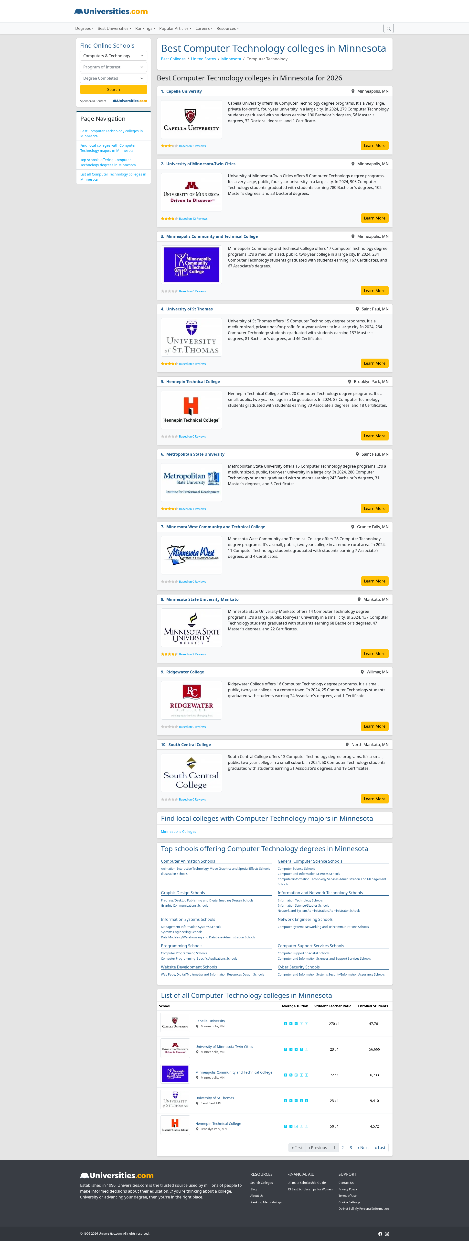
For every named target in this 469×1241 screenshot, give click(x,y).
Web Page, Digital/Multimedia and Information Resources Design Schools (212, 974)
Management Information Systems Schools (191, 927)
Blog (253, 1189)
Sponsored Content (93, 101)
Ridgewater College (185, 672)
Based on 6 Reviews (192, 364)
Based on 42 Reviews (193, 219)
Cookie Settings (349, 1202)
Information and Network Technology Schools (320, 892)
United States (203, 59)
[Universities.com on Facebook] (380, 1233)
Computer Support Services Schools (311, 945)
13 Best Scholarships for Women (310, 1189)
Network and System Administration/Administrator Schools (319, 911)
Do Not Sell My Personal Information (364, 1209)
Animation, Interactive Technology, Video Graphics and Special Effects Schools (215, 869)
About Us (256, 1196)
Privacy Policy (348, 1189)
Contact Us (346, 1183)
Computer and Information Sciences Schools (309, 874)
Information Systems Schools (188, 919)
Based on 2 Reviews (192, 654)
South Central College (190, 744)
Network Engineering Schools (305, 919)
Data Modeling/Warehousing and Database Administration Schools (208, 937)
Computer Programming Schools (184, 953)
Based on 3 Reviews (192, 146)
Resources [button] (226, 28)
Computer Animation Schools (188, 861)
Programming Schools (182, 945)
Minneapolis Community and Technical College (212, 236)
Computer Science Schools (296, 869)
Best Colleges (173, 59)
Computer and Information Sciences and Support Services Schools (324, 958)
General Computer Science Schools (310, 861)
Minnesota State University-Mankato (202, 599)
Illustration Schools (174, 874)
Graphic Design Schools (183, 892)
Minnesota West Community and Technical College (215, 526)
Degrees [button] (83, 28)
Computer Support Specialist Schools (304, 953)
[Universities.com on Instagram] (387, 1233)
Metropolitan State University (195, 454)
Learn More (374, 145)
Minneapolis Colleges (178, 831)
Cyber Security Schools (299, 967)
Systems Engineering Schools (181, 932)
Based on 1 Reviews (192, 509)
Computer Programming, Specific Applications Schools (199, 958)
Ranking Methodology (266, 1202)
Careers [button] (202, 28)
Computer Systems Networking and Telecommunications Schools (323, 927)
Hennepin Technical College (193, 381)
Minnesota (231, 59)
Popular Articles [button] (174, 28)
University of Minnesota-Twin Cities (200, 163)
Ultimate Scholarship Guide (307, 1183)
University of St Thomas (189, 309)
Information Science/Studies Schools (303, 905)
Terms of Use (348, 1196)
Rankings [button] (143, 28)
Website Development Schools (189, 967)
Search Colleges (261, 1183)
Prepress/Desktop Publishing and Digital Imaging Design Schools (207, 900)
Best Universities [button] (113, 28)
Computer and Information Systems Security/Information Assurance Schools (331, 974)
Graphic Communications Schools (184, 905)
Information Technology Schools (300, 900)
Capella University (184, 91)
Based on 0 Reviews (192, 291)
